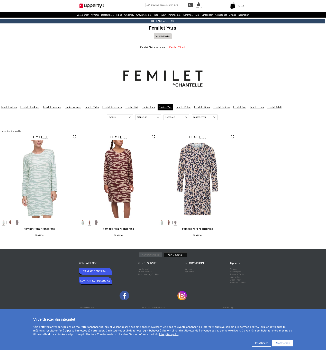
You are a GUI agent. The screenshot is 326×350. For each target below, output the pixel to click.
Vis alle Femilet (163, 36)
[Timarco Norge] (91, 6)
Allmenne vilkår (145, 271)
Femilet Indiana (221, 107)
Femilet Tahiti (274, 107)
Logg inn (199, 7)
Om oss (188, 269)
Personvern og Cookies (148, 274)
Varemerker (83, 14)
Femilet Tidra (92, 107)
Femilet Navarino (52, 107)
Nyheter (95, 14)
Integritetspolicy (169, 334)
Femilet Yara (165, 107)
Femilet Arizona (73, 107)
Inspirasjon (243, 14)
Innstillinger (261, 343)
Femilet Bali (131, 107)
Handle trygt (143, 269)
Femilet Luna (257, 107)
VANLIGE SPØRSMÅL (95, 271)
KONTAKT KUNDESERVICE (95, 280)
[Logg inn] (198, 4)
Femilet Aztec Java (112, 107)
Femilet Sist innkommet (153, 47)
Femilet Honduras (29, 107)
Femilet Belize (183, 107)
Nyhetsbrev (190, 271)
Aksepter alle (283, 343)
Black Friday (235, 279)
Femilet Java (239, 107)
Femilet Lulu (148, 107)
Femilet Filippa (202, 107)
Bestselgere (107, 14)
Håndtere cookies (238, 282)
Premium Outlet (237, 274)
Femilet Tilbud (177, 47)
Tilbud (119, 14)
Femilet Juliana (9, 107)
